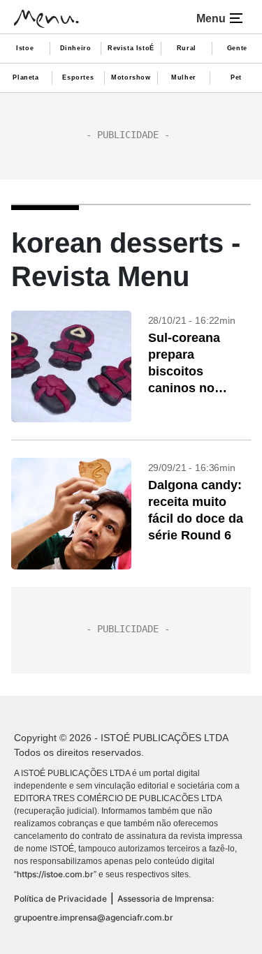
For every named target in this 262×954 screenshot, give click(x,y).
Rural (186, 48)
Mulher (183, 77)
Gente (237, 48)
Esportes (78, 77)
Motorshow (130, 77)
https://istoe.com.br (55, 874)
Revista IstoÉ (131, 48)
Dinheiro (76, 48)
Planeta (25, 77)
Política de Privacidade (60, 898)
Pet (236, 77)
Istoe (25, 48)
